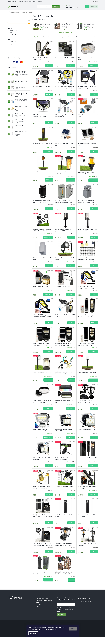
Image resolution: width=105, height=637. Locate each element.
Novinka (13, 34)
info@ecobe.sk (86, 598)
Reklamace (39, 607)
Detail (48, 65)
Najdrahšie (55, 37)
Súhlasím (73, 628)
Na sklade (13, 30)
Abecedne (75, 37)
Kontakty (40, 1)
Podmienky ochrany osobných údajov (27, 1)
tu (56, 629)
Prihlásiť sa (61, 614)
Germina (13, 47)
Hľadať (56, 7)
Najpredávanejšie (65, 37)
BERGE (13, 42)
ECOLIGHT (13, 44)
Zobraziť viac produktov (64, 32)
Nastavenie (33, 633)
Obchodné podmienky (12, 1)
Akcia (12, 32)
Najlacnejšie (46, 37)
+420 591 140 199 (87, 601)
